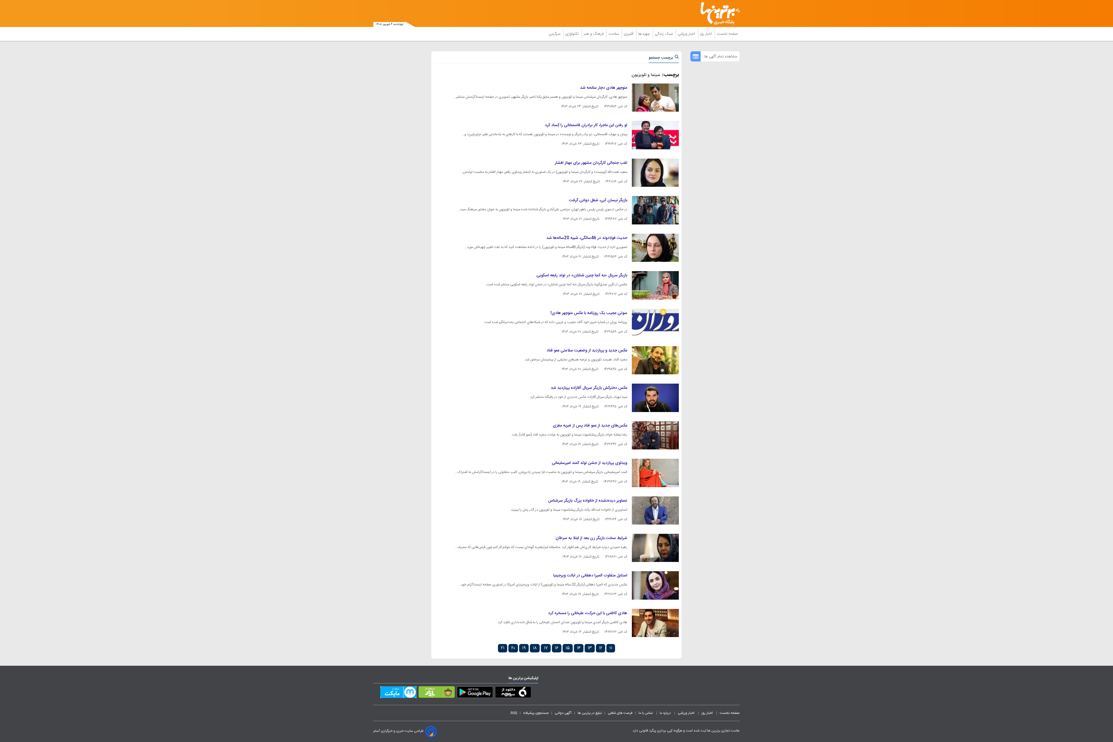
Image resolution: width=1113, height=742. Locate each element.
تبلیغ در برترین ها (590, 713)
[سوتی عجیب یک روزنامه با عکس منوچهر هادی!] (655, 323)
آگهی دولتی (563, 713)
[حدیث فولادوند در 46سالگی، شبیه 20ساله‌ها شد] (655, 248)
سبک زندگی (664, 34)
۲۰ (513, 648)
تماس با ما (646, 713)
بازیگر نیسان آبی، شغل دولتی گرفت (598, 200)
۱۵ (567, 648)
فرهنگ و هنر (594, 34)
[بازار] (437, 693)
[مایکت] (398, 693)
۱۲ (600, 648)
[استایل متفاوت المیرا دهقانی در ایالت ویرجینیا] (655, 585)
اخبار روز (706, 34)
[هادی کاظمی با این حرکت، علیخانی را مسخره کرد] (655, 623)
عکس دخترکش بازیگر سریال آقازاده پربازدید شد (589, 388)
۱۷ (546, 648)
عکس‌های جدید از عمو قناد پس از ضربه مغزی (590, 425)
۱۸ (535, 648)
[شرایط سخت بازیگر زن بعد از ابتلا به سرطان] (655, 548)
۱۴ (579, 648)
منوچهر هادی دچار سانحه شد (603, 88)
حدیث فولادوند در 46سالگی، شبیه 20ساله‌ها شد (586, 238)
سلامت (614, 34)
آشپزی (629, 34)
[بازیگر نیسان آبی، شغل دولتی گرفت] (655, 210)
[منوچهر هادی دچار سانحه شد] (655, 98)
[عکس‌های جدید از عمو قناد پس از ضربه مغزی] (655, 435)
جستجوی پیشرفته (536, 713)
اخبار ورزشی (687, 34)
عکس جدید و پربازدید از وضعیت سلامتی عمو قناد (587, 350)
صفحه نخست (727, 34)
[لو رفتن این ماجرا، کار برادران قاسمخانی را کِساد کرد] (655, 135)
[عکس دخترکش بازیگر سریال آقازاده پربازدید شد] (655, 398)
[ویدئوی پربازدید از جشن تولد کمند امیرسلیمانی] (655, 473)
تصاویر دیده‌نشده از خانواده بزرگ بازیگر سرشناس (587, 501)
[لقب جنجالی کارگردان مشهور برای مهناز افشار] (655, 173)
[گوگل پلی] (475, 693)
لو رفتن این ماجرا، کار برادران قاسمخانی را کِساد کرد (586, 125)
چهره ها (644, 34)
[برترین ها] (718, 13)
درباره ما (666, 713)
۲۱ (502, 648)
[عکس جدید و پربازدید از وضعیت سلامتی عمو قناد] (655, 360)
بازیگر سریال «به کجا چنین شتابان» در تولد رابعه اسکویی (582, 275)
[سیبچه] (513, 693)
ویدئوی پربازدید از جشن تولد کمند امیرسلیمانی (589, 463)
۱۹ (524, 648)
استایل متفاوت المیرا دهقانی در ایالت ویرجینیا (590, 575)
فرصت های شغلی (620, 713)
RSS (514, 713)
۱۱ (610, 648)
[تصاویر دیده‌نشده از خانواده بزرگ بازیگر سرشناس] (655, 510)
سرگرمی (555, 34)
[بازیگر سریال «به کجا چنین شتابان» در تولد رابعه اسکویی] (655, 285)
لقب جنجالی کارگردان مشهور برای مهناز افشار (591, 163)
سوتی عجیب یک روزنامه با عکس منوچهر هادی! (588, 313)
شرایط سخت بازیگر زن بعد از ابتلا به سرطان (591, 538)
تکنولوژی (572, 34)
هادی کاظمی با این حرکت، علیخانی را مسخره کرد (587, 613)
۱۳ (590, 648)
